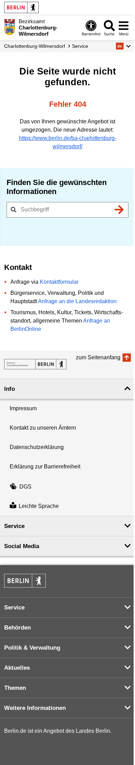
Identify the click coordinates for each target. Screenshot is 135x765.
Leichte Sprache (39, 506)
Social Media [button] (21, 546)
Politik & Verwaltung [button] (32, 647)
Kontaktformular (59, 282)
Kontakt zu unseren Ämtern (43, 428)
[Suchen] (119, 209)
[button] (123, 46)
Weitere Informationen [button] (35, 708)
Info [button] (9, 389)
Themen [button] (15, 688)
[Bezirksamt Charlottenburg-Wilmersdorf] (35, 364)
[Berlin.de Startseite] (21, 7)
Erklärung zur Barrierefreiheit (45, 466)
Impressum (23, 408)
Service (80, 46)
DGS (25, 487)
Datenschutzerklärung (37, 447)
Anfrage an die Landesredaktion (77, 301)
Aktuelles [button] (17, 668)
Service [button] (14, 526)
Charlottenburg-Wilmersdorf (34, 46)
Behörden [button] (17, 627)
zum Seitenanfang (98, 357)
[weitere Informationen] (9, 27)
